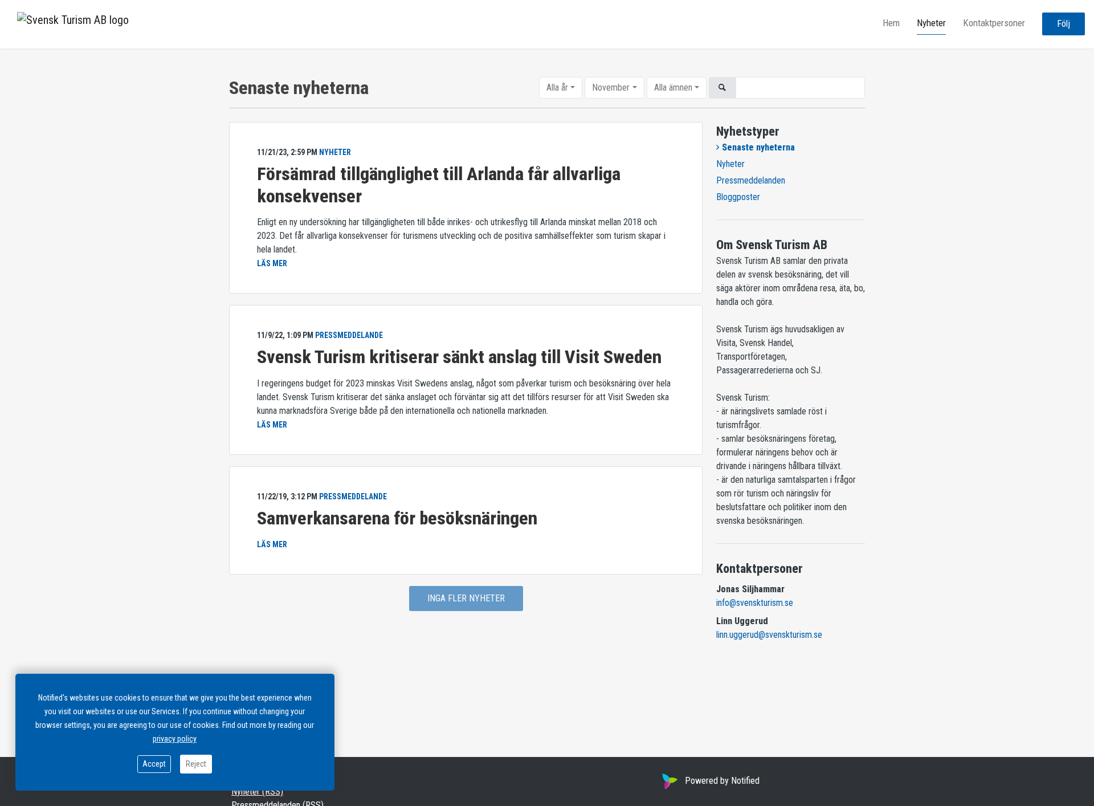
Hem (891, 23)
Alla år (557, 87)
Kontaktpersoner (994, 23)
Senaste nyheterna (758, 147)
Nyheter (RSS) (257, 791)
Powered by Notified (722, 780)
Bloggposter (738, 197)
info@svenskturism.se (754, 602)
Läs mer (272, 263)
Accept (154, 763)
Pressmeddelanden (750, 180)
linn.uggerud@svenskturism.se (769, 634)
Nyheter (931, 23)
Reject (196, 763)
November (611, 87)
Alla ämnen (673, 87)
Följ (1063, 24)
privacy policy (175, 738)
